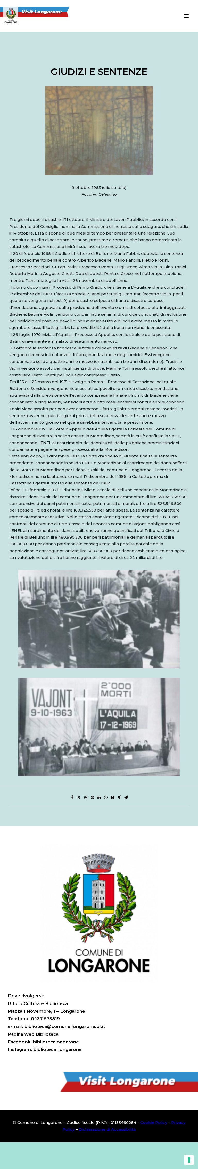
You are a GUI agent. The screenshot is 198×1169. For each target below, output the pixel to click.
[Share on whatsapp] (106, 797)
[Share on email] (126, 797)
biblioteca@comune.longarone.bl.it (64, 1026)
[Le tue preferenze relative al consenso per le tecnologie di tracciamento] (189, 1160)
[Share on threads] (85, 797)
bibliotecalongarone (56, 1041)
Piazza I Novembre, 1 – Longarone (46, 1011)
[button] (186, 16)
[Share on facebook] (72, 797)
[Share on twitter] (79, 797)
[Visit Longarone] (38, 16)
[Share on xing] (119, 797)
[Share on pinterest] (92, 797)
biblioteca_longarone (58, 1049)
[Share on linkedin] (99, 797)
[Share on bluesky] (112, 797)
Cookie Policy (153, 1122)
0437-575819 (45, 1018)
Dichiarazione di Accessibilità (107, 1129)
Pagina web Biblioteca (33, 1034)
